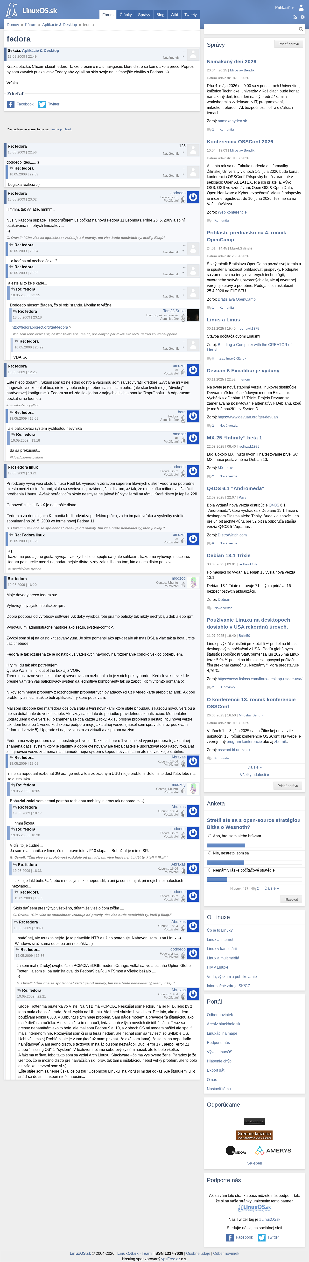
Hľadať (301, 29)
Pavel (243, 497)
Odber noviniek (226, 1253)
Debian (224, 599)
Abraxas (178, 757)
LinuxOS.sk (31, 9)
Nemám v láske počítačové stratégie (243, 870)
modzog (179, 578)
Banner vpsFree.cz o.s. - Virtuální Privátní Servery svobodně (254, 1121)
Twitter (53, 104)
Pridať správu (289, 44)
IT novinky (227, 687)
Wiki (174, 15)
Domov (13, 25)
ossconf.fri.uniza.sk (234, 750)
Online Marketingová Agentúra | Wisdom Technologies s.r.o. (236, 1150)
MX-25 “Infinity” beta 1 (234, 437)
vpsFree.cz (170, 1259)
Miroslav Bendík (242, 70)
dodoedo (178, 193)
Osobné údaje (198, 1253)
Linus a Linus (223, 319)
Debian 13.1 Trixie (229, 555)
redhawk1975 (249, 328)
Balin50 (244, 636)
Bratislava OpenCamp (237, 299)
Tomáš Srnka (174, 311)
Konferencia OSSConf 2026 (240, 141)
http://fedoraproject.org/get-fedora (40, 327)
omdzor (179, 366)
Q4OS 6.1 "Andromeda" (235, 488)
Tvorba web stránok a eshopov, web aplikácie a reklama (273, 1150)
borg (182, 412)
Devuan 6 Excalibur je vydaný (243, 370)
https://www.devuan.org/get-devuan (248, 417)
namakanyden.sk (232, 121)
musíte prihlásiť (60, 129)
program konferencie (244, 742)
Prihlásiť (282, 8)
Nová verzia (228, 425)
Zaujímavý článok (232, 358)
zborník (280, 742)
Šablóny (303, 17)
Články (126, 15)
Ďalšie (253, 767)
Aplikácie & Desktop (59, 25)
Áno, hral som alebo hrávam (236, 836)
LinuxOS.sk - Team (134, 1253)
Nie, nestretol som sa (230, 853)
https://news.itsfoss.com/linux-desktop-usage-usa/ (260, 679)
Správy (144, 15)
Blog (160, 15)
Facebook (25, 104)
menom (244, 379)
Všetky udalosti (253, 775)
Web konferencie (232, 212)
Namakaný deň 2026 (231, 61)
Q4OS (274, 505)
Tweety (190, 15)
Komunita (226, 129)
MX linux (225, 468)
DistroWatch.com (232, 535)
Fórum (107, 15)
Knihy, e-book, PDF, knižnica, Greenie (254, 1135)
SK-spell (254, 1163)
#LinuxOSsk (269, 1219)
